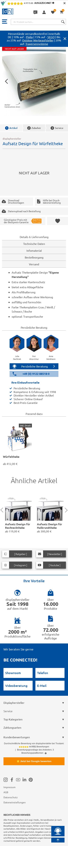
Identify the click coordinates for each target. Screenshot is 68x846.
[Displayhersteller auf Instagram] (5, 779)
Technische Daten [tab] (34, 243)
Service (57, 128)
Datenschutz (10, 797)
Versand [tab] (34, 264)
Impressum (9, 787)
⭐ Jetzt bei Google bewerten (34, 761)
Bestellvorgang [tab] (34, 257)
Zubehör (34, 128)
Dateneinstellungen (14, 802)
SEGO (51, 37)
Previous (3, 510)
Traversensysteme (36, 43)
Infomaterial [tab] (34, 250)
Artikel (11, 128)
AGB (5, 792)
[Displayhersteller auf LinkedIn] (24, 779)
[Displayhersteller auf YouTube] (18, 779)
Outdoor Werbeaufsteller (38, 40)
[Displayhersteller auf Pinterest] (31, 779)
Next (65, 510)
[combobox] (38, 22)
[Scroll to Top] (58, 840)
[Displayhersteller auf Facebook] (12, 779)
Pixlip (29, 37)
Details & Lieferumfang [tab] (34, 237)
